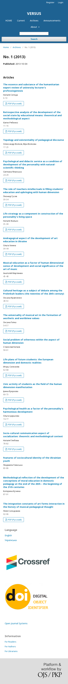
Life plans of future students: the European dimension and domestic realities (28, 361)
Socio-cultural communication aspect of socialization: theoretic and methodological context (33, 435)
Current (21, 20)
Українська (11, 540)
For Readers (10, 641)
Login (60, 2)
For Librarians (11, 651)
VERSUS (34, 13)
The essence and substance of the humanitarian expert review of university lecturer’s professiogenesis (31, 87)
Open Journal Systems (16, 623)
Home (6, 47)
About (34, 26)
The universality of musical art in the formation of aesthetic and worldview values (32, 317)
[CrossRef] (28, 571)
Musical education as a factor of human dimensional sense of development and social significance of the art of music (33, 266)
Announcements (51, 20)
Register (50, 2)
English (8, 535)
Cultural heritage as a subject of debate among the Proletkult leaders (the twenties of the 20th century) (33, 292)
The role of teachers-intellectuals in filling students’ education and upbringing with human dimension (33, 191)
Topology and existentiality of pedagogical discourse (33, 139)
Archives (34, 20)
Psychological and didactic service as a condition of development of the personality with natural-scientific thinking (32, 164)
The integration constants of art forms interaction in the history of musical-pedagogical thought (34, 505)
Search (34, 39)
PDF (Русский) (15, 103)
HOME (8, 20)
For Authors (10, 646)
